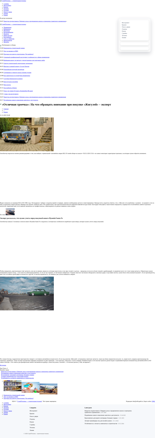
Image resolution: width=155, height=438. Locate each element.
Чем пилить (7, 85)
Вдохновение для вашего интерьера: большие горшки (17, 375)
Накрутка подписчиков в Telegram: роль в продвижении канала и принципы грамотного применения (35, 21)
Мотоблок (7, 30)
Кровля (6, 7)
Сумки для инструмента (11, 94)
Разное (6, 15)
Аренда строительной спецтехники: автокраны (18, 63)
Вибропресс (7, 29)
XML (153, 401)
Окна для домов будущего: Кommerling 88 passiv (18, 91)
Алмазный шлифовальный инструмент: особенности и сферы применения (26, 57)
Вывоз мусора (8, 35)
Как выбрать (7, 37)
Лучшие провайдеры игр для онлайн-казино (14, 376)
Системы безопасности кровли (13, 78)
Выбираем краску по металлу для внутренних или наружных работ (24, 60)
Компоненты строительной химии (14, 48)
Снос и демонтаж (9, 38)
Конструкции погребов (11, 81)
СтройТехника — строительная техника (29, 401)
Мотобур (6, 42)
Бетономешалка (8, 32)
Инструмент (7, 5)
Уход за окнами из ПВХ (11, 51)
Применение (7, 27)
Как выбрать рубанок (10, 88)
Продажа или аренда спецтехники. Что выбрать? (19, 54)
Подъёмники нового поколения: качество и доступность (21, 100)
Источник (3, 365)
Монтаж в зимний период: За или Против (16, 66)
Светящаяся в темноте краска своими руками (17, 72)
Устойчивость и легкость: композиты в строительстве (17, 378)
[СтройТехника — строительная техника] (13, 1)
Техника (6, 8)
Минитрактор (8, 40)
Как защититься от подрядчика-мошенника (17, 75)
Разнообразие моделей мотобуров (14, 69)
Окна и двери (8, 12)
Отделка (6, 10)
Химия (6, 13)
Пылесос (6, 34)
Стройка (6, 4)
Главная (6, 109)
